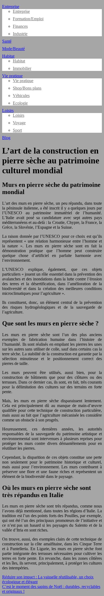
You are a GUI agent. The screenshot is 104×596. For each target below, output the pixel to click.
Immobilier (22, 68)
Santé (6, 41)
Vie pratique (12, 76)
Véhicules (21, 95)
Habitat (8, 56)
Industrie (20, 33)
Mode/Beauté (13, 48)
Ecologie (20, 103)
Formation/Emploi (28, 19)
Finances (20, 26)
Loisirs (8, 110)
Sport (17, 130)
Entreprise (10, 6)
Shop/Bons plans (27, 88)
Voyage (19, 122)
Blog (6, 137)
